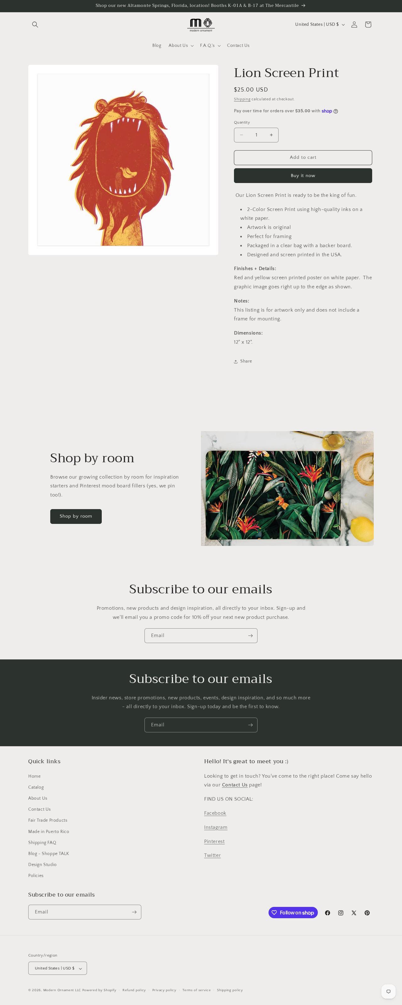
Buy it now (303, 175)
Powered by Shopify (99, 990)
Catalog (36, 787)
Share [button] (246, 361)
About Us (37, 798)
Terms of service (196, 990)
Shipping (242, 99)
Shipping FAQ (42, 842)
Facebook (215, 813)
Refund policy (134, 990)
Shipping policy (230, 990)
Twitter (212, 855)
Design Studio (42, 864)
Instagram (215, 827)
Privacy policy (164, 990)
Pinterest (214, 841)
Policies (36, 876)
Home (34, 776)
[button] (35, 24)
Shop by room (76, 516)
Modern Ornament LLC (62, 990)
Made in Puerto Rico (48, 831)
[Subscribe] (250, 635)
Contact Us (39, 809)
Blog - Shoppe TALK (48, 853)
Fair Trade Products (47, 820)
